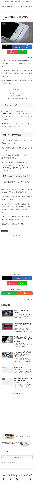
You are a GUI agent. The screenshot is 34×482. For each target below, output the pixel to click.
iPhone (5, 231)
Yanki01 (29, 41)
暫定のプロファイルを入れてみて (17, 98)
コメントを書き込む (17, 457)
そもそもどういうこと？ (15, 93)
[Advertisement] (17, 254)
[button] (30, 320)
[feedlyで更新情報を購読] (9, 293)
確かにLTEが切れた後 (14, 96)
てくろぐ (27, 111)
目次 (14, 89)
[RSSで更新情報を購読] (25, 293)
